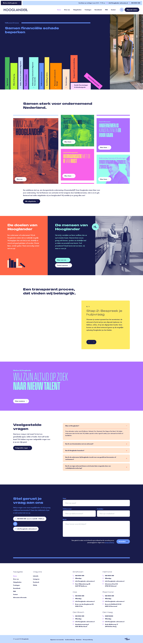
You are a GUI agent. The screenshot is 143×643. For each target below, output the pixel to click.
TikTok (35, 585)
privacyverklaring (109, 542)
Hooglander (25, 639)
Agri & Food (7, 82)
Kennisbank (98, 10)
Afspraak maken (132, 10)
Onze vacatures (20, 401)
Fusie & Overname (26, 80)
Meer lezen (67, 142)
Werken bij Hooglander (10, 3)
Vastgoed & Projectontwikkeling (74, 68)
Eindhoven (78, 572)
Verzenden (122, 541)
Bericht (64, 519)
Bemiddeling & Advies (47, 79)
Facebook (36, 582)
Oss (75, 592)
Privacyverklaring (88, 639)
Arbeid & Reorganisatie (94, 81)
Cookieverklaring (70, 639)
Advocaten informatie (20, 597)
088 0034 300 (30, 519)
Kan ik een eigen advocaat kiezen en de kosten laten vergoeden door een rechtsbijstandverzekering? (88, 467)
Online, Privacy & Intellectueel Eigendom (20, 73)
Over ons (67, 10)
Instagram (36, 579)
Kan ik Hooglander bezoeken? (74, 450)
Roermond (108, 592)
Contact (113, 10)
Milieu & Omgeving (14, 80)
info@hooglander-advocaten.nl (118, 3)
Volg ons (37, 572)
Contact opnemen (62, 265)
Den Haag (108, 612)
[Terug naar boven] (140, 640)
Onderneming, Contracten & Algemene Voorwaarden (34, 74)
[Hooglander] (14, 9)
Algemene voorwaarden (57, 639)
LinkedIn (35, 576)
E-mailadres (100, 509)
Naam (65, 498)
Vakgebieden (77, 10)
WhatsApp (78, 578)
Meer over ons (61, 260)
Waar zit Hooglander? (72, 426)
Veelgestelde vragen (21, 448)
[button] (88, 342)
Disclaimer (79, 639)
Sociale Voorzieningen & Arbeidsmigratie (81, 86)
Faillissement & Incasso (41, 79)
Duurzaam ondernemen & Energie (56, 78)
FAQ (106, 10)
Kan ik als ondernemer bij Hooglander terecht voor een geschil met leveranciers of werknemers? (90, 458)
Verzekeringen (66, 81)
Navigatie (18, 572)
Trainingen (88, 10)
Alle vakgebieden (30, 201)
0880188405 (109, 616)
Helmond (107, 572)
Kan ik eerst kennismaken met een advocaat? (79, 444)
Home (59, 10)
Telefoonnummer (67, 509)
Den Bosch (78, 612)
